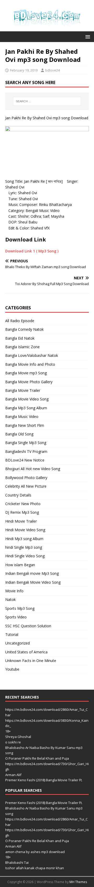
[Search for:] (47, 101)
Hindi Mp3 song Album (24, 538)
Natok (10, 599)
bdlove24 (52, 70)
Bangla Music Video (21, 416)
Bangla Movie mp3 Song (26, 372)
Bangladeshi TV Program (26, 451)
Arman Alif (13, 774)
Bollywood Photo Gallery (26, 477)
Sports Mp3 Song (19, 608)
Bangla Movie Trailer (22, 390)
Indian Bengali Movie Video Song (33, 582)
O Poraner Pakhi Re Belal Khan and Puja (37, 758)
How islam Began (20, 564)
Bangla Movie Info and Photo (30, 364)
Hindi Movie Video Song (25, 529)
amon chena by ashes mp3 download (35, 851)
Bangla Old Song (19, 433)
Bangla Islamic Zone (22, 346)
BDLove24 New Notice (24, 460)
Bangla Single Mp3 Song (25, 442)
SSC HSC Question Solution (28, 625)
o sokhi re (13, 742)
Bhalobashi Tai (17, 862)
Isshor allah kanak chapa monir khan (34, 868)
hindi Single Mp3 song (23, 547)
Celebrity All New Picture (25, 486)
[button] (87, 36)
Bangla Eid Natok (19, 338)
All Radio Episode (19, 320)
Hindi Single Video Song (25, 555)
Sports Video (16, 616)
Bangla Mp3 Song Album (26, 407)
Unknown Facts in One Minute (30, 660)
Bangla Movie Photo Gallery (28, 381)
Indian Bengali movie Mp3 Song (32, 573)
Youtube (12, 669)
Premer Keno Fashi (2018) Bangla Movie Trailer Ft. (44, 780)
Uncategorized (17, 643)
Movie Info (14, 590)
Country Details (18, 495)
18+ (8, 731)
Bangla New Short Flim (24, 425)
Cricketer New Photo (22, 503)
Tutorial (11, 634)
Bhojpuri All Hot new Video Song (32, 468)
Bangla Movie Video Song (27, 399)
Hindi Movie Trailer (21, 521)
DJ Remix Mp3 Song (22, 512)
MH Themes (78, 882)
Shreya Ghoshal (18, 736)
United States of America (26, 651)
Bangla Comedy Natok (24, 329)
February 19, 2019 (24, 70)
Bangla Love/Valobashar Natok (31, 355)
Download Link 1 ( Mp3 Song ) (31, 251)
